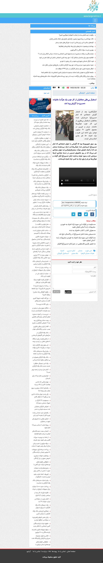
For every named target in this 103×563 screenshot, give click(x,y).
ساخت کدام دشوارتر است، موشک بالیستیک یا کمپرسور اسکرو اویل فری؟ (41, 231)
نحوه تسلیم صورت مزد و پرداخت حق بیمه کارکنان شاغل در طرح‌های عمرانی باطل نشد (68, 65)
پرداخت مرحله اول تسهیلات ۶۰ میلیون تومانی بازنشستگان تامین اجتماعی (41, 450)
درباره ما (44, 551)
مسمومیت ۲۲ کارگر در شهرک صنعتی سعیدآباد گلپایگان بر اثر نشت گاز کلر (42, 401)
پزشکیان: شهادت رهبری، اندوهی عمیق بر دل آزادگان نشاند (42, 457)
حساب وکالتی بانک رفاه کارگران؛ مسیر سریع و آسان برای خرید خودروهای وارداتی (41, 151)
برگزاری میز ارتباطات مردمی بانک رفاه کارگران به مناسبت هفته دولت (41, 157)
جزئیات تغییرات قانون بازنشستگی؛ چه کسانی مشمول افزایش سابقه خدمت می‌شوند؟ (41, 238)
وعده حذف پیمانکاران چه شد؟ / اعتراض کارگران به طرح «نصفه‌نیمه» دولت (41, 321)
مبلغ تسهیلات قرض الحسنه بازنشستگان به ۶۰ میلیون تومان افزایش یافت (41, 530)
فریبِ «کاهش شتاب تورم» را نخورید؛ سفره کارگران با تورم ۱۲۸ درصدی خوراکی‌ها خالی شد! (41, 244)
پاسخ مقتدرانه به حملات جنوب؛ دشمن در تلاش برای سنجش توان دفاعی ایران (42, 469)
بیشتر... (91, 83)
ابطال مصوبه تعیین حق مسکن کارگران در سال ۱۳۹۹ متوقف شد (75, 68)
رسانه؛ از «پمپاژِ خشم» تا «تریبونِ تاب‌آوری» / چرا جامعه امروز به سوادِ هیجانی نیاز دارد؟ (41, 287)
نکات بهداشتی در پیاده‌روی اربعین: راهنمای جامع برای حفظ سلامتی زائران (71, 39)
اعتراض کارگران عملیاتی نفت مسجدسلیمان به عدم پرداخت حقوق (42, 407)
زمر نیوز (46, 93)
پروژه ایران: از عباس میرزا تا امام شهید (41, 426)
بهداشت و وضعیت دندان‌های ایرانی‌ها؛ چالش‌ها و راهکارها (76, 46)
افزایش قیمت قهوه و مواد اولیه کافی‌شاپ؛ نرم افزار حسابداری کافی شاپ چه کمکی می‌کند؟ (41, 281)
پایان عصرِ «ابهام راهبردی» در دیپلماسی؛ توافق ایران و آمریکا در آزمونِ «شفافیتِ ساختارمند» (41, 518)
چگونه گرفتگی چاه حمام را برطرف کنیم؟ (41, 293)
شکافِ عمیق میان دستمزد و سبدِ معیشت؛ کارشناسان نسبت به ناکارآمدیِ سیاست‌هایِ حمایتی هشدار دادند (41, 309)
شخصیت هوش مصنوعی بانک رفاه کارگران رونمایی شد (41, 127)
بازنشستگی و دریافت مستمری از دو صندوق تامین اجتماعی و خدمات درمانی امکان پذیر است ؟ (66, 54)
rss (49, 551)
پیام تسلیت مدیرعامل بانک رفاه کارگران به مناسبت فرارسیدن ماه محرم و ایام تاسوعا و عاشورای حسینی (41, 481)
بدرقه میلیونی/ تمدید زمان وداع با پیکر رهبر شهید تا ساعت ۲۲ (41, 444)
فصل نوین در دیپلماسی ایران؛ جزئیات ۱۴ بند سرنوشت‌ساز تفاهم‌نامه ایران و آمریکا (41, 500)
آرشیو (29, 551)
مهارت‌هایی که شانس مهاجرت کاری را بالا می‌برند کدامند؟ (42, 383)
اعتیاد (62, 250)
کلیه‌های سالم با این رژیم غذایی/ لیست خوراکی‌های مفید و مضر (74, 42)
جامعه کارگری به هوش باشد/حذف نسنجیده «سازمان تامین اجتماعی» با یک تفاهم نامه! (67, 72)
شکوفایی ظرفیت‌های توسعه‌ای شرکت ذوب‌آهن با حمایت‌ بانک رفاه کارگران (42, 463)
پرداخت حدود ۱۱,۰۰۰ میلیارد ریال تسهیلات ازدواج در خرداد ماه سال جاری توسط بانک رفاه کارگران (41, 487)
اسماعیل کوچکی (63, 253)
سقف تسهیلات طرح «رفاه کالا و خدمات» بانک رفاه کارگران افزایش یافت (41, 164)
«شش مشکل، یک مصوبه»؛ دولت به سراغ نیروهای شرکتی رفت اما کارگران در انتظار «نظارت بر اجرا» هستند (41, 219)
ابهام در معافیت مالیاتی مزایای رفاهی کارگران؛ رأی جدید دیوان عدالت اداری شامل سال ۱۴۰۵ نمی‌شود (41, 139)
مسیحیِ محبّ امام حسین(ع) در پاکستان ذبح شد (76, 234)
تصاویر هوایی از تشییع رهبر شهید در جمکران (41, 420)
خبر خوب (88, 250)
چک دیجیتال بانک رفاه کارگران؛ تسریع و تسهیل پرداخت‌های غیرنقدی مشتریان (41, 506)
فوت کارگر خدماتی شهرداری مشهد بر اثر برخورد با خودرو (77, 61)
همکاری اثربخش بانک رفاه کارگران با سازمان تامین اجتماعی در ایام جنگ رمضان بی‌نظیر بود (41, 512)
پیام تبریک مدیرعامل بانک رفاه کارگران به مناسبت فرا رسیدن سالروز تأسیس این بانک (41, 182)
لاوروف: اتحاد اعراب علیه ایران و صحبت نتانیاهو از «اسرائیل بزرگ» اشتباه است (41, 475)
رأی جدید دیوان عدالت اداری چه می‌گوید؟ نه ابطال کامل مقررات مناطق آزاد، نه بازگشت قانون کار (41, 395)
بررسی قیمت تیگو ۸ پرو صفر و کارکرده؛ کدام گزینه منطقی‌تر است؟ (41, 194)
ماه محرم (75, 253)
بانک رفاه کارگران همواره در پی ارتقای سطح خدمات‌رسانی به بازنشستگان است (41, 358)
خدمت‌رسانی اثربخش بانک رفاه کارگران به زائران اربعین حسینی (41, 262)
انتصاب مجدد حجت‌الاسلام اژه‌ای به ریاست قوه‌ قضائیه (41, 432)
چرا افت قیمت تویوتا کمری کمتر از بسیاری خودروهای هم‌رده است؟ (41, 299)
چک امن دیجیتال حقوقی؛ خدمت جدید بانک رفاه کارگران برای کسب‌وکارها (41, 364)
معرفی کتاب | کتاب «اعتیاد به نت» (81, 230)
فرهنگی (81, 93)
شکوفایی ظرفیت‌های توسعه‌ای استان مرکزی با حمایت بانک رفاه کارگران (43, 543)
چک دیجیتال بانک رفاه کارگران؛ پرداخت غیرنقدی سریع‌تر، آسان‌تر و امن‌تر (42, 188)
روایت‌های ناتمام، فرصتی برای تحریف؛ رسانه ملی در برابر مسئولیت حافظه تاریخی (41, 207)
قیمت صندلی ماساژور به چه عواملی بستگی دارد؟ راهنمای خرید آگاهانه (41, 250)
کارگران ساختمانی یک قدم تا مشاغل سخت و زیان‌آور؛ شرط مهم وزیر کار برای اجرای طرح (41, 176)
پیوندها (54, 551)
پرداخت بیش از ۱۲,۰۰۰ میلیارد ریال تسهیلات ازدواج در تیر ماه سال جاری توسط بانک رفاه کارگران (41, 268)
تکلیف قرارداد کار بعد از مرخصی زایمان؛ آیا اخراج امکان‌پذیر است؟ (42, 494)
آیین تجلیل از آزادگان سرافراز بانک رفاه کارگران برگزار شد (41, 145)
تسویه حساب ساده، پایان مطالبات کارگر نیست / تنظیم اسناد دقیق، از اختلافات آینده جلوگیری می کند (41, 201)
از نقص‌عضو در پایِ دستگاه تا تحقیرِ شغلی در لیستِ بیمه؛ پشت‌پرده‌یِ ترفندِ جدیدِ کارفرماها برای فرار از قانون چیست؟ (41, 340)
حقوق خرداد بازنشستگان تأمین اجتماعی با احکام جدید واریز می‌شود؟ (41, 524)
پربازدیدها (35, 115)
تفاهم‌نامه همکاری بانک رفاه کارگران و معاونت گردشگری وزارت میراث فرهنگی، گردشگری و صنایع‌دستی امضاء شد (41, 170)
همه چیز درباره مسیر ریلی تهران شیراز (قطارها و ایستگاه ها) (41, 213)
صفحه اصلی (90, 93)
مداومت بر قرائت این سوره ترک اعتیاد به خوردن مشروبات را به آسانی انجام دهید (78, 225)
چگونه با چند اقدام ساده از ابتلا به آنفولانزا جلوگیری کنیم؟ (76, 35)
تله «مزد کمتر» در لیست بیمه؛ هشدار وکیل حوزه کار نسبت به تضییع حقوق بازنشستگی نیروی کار (42, 121)
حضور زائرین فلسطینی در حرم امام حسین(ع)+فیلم (76, 244)
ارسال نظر (56, 291)
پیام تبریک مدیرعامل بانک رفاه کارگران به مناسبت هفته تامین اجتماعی (41, 352)
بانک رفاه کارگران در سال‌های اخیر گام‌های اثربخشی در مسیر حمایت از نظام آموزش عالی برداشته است (41, 333)
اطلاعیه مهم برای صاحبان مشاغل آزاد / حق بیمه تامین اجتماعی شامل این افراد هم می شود (66, 57)
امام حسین (71, 250)
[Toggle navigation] (95, 20)
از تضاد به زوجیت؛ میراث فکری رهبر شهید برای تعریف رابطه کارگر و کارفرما (41, 438)
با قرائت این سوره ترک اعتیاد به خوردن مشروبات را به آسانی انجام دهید (75, 239)
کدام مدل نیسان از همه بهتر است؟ (41, 370)
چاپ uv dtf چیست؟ (42, 304)
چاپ (92, 88)
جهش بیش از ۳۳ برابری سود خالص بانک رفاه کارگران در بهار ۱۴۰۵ (41, 256)
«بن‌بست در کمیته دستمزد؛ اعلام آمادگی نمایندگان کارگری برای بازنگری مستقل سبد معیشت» (41, 315)
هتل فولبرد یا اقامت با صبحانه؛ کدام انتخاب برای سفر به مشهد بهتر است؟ (41, 225)
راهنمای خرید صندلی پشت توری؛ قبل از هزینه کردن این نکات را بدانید (41, 414)
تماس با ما (62, 551)
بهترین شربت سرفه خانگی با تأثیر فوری (82, 50)
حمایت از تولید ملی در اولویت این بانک (42, 274)
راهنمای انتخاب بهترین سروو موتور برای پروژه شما (41, 389)
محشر (80, 250)
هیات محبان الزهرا (87, 253)
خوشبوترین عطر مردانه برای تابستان (41, 377)
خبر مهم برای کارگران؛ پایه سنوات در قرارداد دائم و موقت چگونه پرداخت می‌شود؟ (41, 346)
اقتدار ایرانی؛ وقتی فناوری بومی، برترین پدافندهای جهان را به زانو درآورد (41, 327)
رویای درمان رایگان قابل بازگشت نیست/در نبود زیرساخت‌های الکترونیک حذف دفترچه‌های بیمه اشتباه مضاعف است (64, 77)
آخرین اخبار (45, 115)
